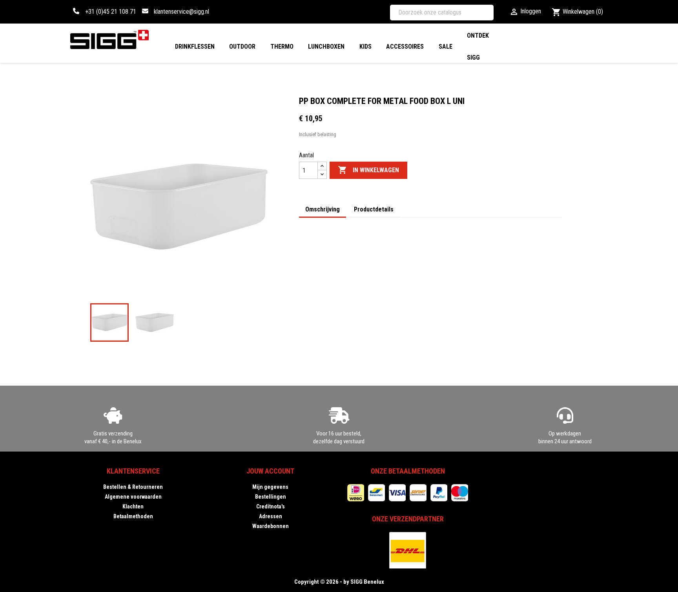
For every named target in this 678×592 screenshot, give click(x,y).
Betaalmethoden (133, 516)
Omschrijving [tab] (322, 209)
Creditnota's (270, 506)
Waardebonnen (270, 526)
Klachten (133, 506)
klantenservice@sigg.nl (181, 11)
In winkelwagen (368, 170)
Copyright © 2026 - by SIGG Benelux (339, 581)
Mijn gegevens (270, 487)
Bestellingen (270, 497)
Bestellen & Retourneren (133, 487)
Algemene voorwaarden (133, 497)
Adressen (270, 516)
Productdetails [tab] (374, 209)
